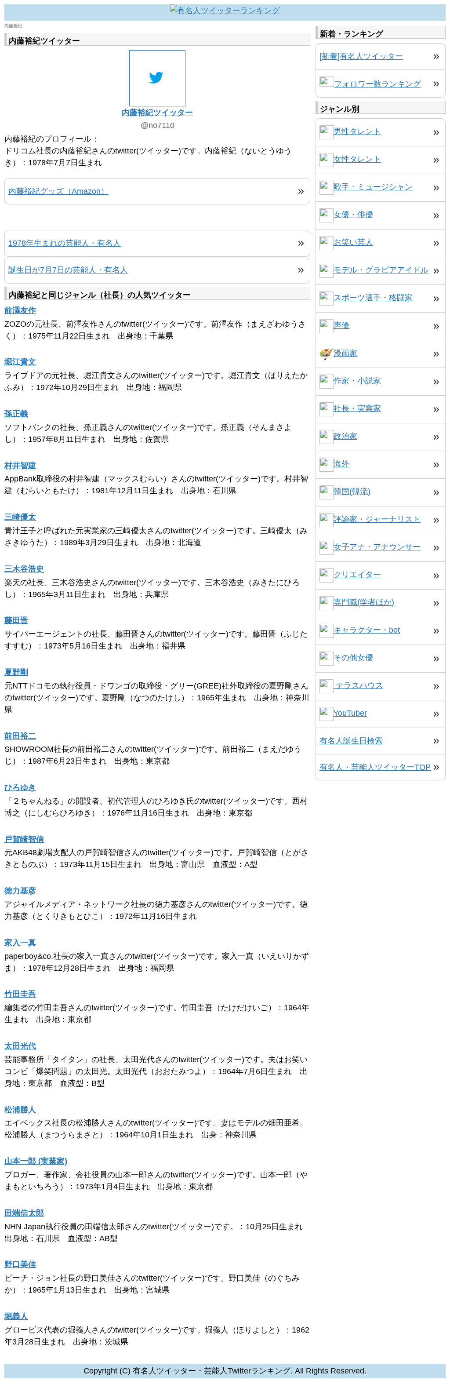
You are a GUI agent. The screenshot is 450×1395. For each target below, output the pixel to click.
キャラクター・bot (367, 630)
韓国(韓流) (352, 491)
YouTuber (350, 713)
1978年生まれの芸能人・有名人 (64, 243)
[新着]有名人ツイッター (361, 56)
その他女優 (353, 657)
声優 (341, 325)
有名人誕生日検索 (351, 740)
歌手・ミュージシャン (373, 186)
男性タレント (357, 131)
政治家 (345, 436)
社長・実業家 (357, 408)
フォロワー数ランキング (377, 84)
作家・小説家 (357, 380)
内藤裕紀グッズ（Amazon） (58, 191)
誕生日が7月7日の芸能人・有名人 (68, 270)
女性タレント (357, 159)
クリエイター (357, 574)
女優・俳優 (353, 214)
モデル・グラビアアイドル (381, 270)
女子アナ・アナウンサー (377, 547)
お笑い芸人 (353, 242)
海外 (341, 463)
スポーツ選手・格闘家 (373, 297)
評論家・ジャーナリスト (377, 519)
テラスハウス (358, 685)
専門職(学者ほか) (364, 602)
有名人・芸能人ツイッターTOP (375, 767)
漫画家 (345, 353)
